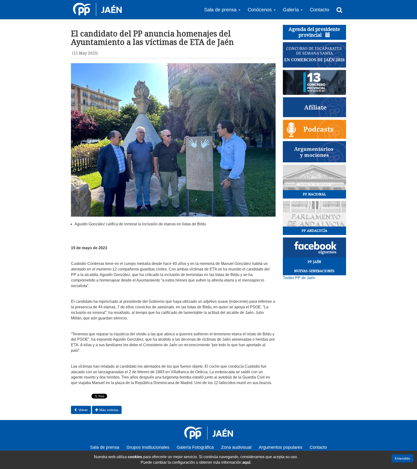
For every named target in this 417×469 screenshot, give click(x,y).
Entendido (402, 458)
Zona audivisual (236, 447)
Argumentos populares (280, 447)
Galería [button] (291, 9)
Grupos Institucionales (147, 447)
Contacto (319, 9)
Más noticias (108, 410)
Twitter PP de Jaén (299, 278)
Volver (82, 410)
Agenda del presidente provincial (314, 32)
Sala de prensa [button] (221, 9)
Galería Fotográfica (195, 447)
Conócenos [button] (260, 9)
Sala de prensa (104, 447)
